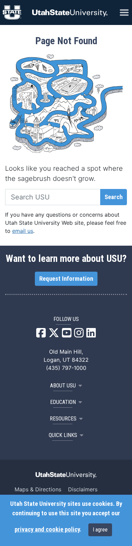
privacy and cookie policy (47, 529)
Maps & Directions (38, 489)
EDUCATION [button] (63, 402)
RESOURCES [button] (63, 418)
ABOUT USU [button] (63, 385)
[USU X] (53, 334)
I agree (100, 529)
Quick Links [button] (63, 435)
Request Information (66, 278)
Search (114, 197)
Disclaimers (82, 489)
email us (22, 230)
